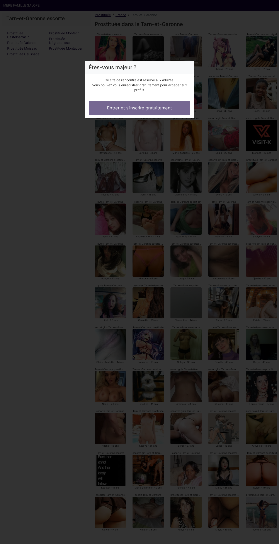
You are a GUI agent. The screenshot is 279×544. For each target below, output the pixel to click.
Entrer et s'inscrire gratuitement (139, 108)
